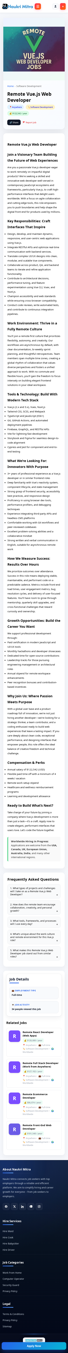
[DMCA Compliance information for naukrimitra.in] (34, 1340)
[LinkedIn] (22, 1206)
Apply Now (34, 1346)
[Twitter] (14, 1206)
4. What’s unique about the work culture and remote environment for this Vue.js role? (32, 937)
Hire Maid (8, 1231)
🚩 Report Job (29, 122)
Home (10, 86)
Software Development (41, 107)
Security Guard (11, 1285)
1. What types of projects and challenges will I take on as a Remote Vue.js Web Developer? (32, 891)
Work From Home (12, 1272)
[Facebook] (6, 1206)
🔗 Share (14, 122)
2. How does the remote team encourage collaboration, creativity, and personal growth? (32, 907)
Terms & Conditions (13, 1314)
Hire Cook (8, 1237)
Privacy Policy (10, 1291)
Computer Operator (13, 1278)
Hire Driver (9, 1249)
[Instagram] (39, 1206)
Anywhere (17, 107)
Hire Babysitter (11, 1243)
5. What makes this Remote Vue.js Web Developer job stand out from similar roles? (31, 953)
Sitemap (7, 1326)
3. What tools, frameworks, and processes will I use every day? (33, 922)
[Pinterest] (30, 1206)
